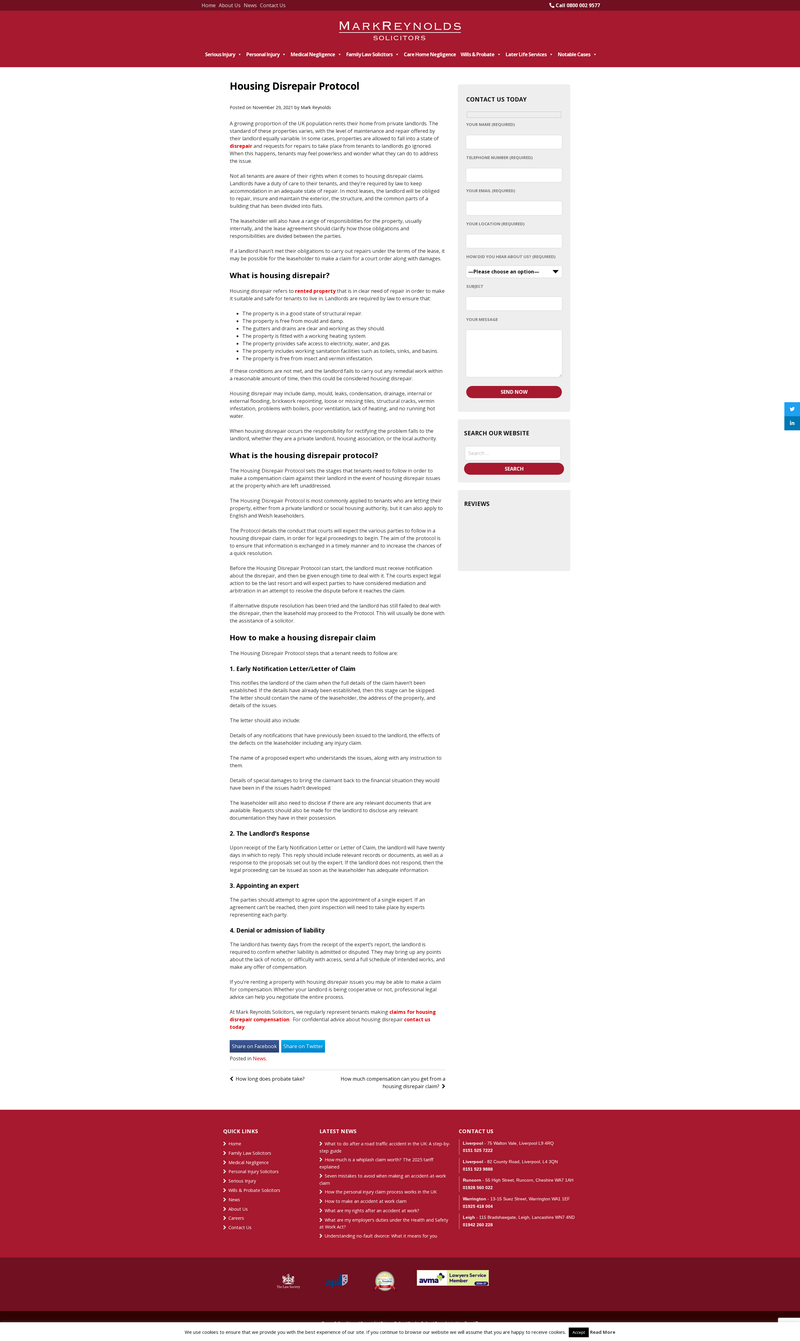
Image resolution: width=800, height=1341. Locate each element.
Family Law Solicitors (369, 54)
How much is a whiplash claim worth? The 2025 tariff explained (376, 1163)
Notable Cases (574, 54)
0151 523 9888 (478, 1169)
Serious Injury (220, 54)
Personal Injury (262, 54)
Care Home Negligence (430, 54)
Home (209, 5)
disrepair (241, 146)
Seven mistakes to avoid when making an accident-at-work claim (382, 1179)
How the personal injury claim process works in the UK (381, 1192)
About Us (230, 5)
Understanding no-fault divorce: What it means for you (381, 1236)
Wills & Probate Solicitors (254, 1190)
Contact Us (273, 5)
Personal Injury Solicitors (253, 1171)
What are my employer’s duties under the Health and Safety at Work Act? (383, 1223)
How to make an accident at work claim (366, 1201)
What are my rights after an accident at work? (372, 1210)
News (250, 5)
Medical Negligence (313, 54)
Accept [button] (578, 1332)
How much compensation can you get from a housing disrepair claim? (393, 1082)
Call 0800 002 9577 (577, 5)
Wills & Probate (477, 54)
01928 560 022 (478, 1187)
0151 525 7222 (478, 1150)
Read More (602, 1332)
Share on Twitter (303, 1046)
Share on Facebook (254, 1046)
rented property (315, 291)
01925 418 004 (478, 1206)
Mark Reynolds (316, 107)
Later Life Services (526, 54)
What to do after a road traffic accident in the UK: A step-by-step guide (384, 1147)
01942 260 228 (478, 1224)
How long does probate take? (270, 1078)
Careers (236, 1218)
